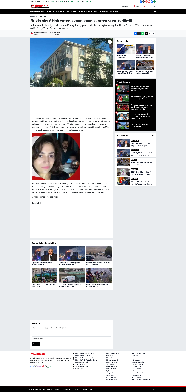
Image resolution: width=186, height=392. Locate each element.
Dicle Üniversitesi (112, 360)
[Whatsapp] (49, 366)
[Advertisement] (72, 101)
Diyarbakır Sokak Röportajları (141, 379)
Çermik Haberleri (137, 373)
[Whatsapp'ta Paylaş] (142, 33)
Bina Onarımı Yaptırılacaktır (121, 56)
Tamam (154, 389)
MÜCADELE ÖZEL (47, 11)
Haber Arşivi (79, 369)
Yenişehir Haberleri (138, 364)
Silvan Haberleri (111, 369)
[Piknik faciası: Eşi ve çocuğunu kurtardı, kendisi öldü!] (99, 275)
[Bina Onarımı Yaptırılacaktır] (126, 49)
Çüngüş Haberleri (112, 373)
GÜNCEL (89, 11)
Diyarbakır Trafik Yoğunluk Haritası (86, 360)
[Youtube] (42, 366)
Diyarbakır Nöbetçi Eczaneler (84, 353)
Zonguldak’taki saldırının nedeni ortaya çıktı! (144, 72)
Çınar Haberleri (111, 375)
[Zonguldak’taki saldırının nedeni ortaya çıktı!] (145, 65)
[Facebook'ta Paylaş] (135, 33)
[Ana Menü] (155, 11)
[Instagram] (39, 366)
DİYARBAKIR (35, 11)
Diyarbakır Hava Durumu (83, 356)
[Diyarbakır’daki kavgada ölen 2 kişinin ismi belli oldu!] (72, 275)
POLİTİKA (81, 11)
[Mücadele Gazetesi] (39, 6)
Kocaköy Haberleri (112, 379)
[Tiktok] (46, 366)
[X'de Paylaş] (139, 33)
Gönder (36, 344)
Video (138, 6)
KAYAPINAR (134, 140)
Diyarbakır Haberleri (112, 353)
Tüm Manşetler (80, 364)
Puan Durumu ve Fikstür (83, 362)
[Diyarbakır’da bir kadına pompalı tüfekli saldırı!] (44, 275)
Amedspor (135, 356)
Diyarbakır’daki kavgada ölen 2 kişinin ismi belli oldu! (70, 285)
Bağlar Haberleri (111, 362)
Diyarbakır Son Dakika (139, 353)
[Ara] (155, 6)
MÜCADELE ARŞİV (101, 11)
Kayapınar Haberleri (138, 362)
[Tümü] (153, 41)
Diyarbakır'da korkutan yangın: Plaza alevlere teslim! (70, 263)
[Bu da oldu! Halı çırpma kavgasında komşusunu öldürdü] (71, 62)
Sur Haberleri (110, 364)
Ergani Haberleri (137, 366)
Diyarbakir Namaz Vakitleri (84, 358)
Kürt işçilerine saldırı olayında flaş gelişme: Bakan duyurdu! (141, 183)
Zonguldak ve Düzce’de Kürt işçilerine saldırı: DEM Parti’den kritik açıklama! (141, 173)
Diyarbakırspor (136, 358)
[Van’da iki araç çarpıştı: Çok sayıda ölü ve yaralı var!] (99, 253)
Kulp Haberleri (136, 371)
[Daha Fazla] (146, 33)
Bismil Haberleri (111, 366)
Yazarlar (149, 6)
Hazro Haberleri (137, 377)
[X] (35, 366)
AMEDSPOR (71, 11)
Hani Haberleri (111, 377)
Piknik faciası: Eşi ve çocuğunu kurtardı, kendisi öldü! (97, 285)
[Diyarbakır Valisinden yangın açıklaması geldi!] (44, 253)
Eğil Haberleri (110, 371)
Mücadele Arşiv (137, 360)
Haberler (33, 16)
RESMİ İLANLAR (115, 11)
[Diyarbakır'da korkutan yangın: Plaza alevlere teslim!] (72, 253)
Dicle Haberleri (136, 375)
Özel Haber (109, 356)
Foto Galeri (126, 6)
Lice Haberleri (136, 369)
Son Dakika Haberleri (82, 366)
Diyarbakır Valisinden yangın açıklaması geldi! (42, 263)
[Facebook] (32, 366)
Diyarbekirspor (111, 358)
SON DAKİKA (60, 11)
